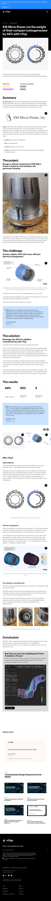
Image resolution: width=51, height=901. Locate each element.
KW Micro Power (8, 101)
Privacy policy (6, 880)
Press (20, 880)
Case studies (13, 23)
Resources (5, 23)
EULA (10, 880)
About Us (21, 891)
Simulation (5, 891)
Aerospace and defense (9, 893)
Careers (21, 888)
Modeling (5, 888)
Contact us (21, 893)
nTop (4, 886)
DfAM (20, 886)
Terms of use (15, 880)
